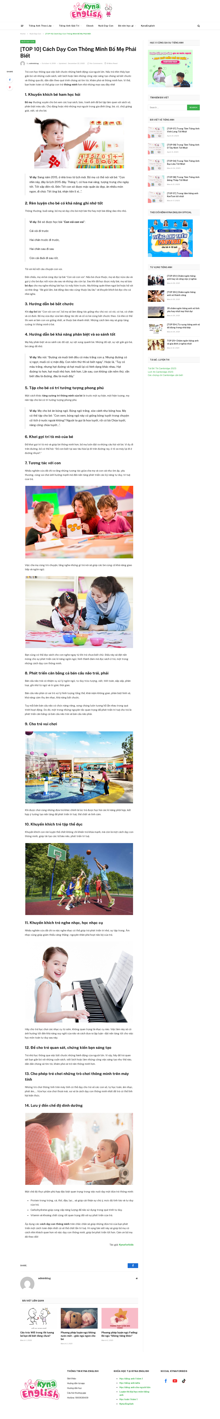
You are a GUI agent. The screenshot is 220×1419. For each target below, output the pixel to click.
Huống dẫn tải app (76, 1383)
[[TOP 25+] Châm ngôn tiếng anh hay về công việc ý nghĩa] (156, 280)
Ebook (90, 25)
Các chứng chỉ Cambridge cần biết (165, 375)
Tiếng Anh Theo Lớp (40, 25)
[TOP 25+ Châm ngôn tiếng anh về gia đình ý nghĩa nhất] (156, 344)
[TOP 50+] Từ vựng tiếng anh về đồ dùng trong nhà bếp (183, 326)
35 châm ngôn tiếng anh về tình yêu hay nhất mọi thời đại (183, 310)
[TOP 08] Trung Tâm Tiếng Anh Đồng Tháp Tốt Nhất (183, 178)
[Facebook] (10, 80)
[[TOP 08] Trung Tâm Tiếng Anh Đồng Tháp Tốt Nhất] (156, 181)
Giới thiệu (71, 1378)
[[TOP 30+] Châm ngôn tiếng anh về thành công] (156, 296)
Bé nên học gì (126, 25)
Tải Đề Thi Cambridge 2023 (162, 368)
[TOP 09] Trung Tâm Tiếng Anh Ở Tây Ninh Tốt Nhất (183, 146)
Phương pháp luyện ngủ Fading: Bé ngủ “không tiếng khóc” (119, 1334)
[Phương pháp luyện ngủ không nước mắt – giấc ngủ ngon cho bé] (79, 1318)
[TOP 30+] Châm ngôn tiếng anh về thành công (181, 293)
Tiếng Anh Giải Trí (69, 25)
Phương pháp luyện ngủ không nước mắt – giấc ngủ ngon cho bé (78, 1336)
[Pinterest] (10, 87)
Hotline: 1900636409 (77, 1398)
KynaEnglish (148, 25)
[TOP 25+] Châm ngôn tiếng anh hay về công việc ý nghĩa (182, 277)
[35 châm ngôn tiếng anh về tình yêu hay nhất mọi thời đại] (156, 312)
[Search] (198, 25)
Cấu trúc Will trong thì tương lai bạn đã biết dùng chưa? (37, 1334)
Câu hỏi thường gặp (76, 1393)
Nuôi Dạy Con (105, 25)
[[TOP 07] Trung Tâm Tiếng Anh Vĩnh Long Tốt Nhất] (156, 132)
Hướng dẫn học (74, 1388)
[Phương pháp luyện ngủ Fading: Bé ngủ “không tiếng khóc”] (119, 1318)
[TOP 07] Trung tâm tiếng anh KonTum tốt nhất (182, 195)
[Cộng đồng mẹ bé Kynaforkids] (86, 11)
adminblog (34, 63)
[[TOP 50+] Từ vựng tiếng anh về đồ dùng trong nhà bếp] (156, 328)
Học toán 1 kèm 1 (128, 1399)
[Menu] (22, 26)
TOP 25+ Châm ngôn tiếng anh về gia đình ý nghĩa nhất (183, 342)
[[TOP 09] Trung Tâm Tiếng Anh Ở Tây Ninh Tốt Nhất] (156, 148)
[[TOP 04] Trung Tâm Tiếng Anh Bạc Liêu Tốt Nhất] (156, 165)
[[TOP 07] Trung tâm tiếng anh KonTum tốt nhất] (156, 197)
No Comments (96, 63)
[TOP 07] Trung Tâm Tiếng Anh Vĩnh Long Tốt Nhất (183, 130)
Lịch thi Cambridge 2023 (160, 372)
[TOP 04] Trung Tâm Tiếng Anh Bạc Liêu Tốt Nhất (183, 162)
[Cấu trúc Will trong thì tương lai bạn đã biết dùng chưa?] (38, 1318)
